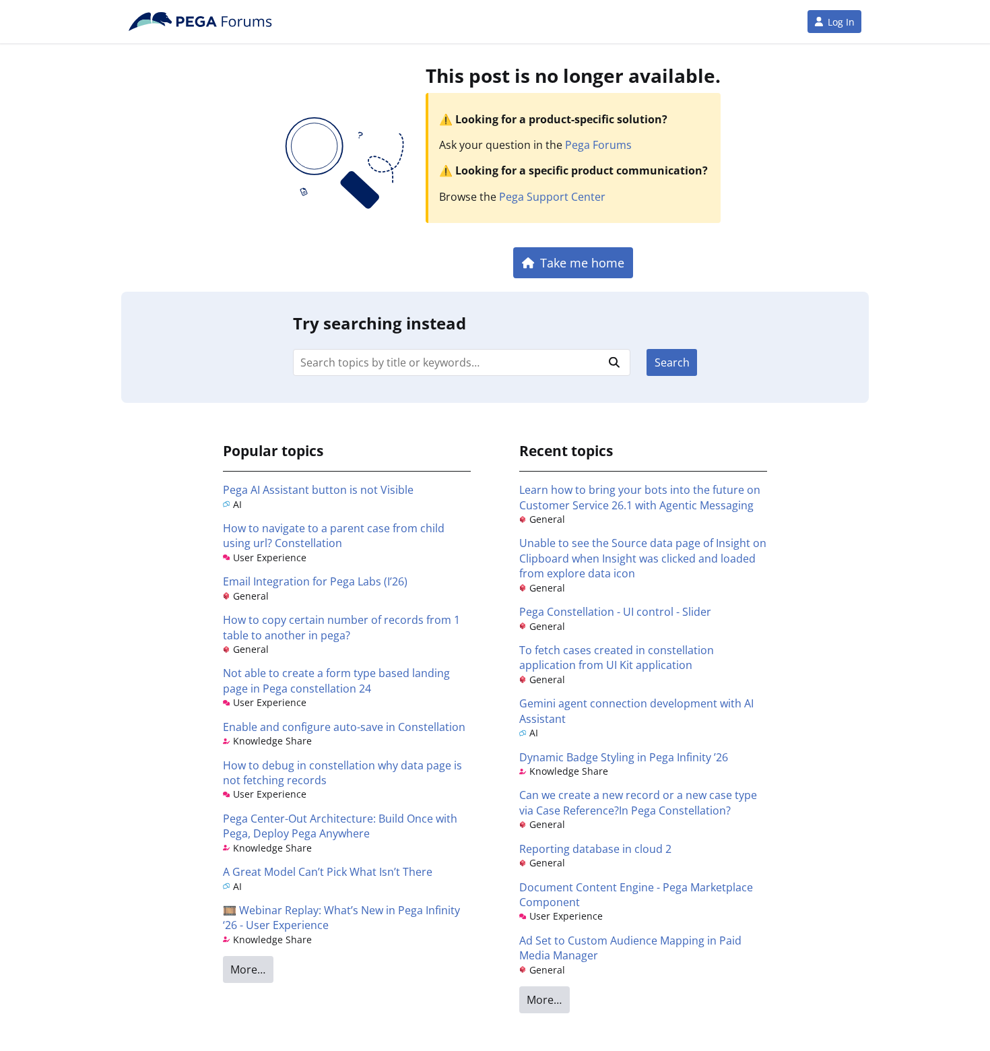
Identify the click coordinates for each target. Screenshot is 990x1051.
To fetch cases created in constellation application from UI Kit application (616, 657)
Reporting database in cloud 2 (595, 848)
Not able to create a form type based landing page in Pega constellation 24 (336, 680)
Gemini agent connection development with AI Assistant (636, 711)
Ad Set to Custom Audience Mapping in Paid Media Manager (630, 948)
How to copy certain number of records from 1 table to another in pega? (341, 627)
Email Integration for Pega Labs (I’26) (315, 581)
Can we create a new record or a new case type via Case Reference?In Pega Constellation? (638, 802)
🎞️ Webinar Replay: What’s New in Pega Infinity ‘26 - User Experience (341, 917)
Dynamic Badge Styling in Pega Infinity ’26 (623, 757)
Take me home (582, 262)
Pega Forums (598, 144)
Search (672, 362)
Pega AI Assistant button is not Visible (318, 489)
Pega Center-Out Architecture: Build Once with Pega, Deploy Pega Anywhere (340, 826)
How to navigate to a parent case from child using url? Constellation (333, 535)
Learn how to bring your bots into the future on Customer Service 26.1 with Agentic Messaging (639, 497)
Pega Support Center (552, 196)
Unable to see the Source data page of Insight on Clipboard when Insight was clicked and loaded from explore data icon (642, 558)
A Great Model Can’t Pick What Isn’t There (327, 871)
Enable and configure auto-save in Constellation (344, 727)
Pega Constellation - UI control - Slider (615, 611)
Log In (841, 21)
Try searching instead (379, 323)
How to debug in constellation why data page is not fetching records (342, 773)
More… (247, 969)
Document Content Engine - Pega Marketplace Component (636, 895)
